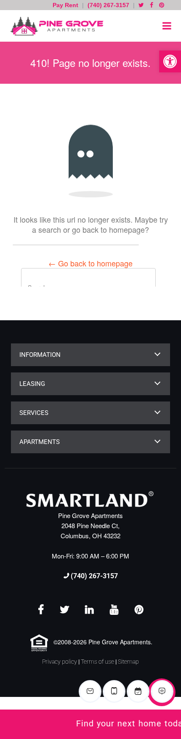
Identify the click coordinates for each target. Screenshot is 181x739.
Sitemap (128, 661)
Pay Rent (66, 5)
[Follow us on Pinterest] (161, 5)
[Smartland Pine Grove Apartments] (54, 25)
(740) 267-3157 (108, 5)
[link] (90, 724)
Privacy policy (59, 661)
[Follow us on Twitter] (141, 5)
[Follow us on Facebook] (151, 5)
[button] (170, 61)
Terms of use (97, 661)
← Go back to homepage (90, 263)
